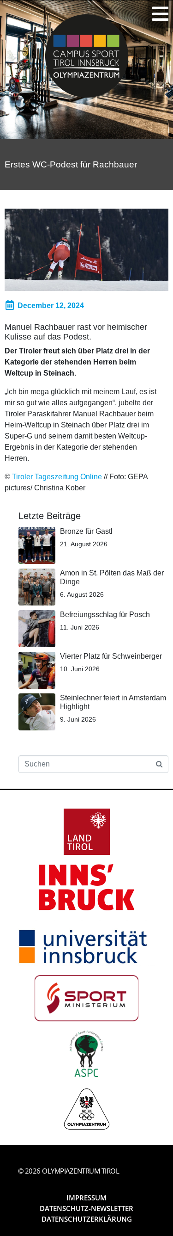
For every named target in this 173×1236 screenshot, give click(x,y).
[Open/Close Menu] (160, 14)
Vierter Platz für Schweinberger (111, 656)
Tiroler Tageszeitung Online (57, 477)
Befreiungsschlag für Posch (105, 614)
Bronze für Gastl (86, 531)
